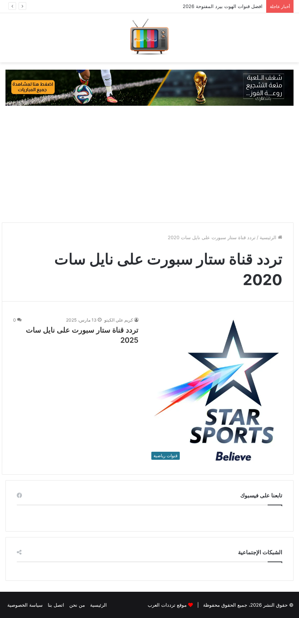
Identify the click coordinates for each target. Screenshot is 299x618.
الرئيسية (269, 237)
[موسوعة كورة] (149, 87)
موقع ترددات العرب (167, 605)
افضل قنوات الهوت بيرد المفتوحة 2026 (223, 6)
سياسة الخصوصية (25, 605)
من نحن (77, 605)
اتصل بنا (56, 605)
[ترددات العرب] (149, 37)
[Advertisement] (149, 164)
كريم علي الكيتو (118, 320)
